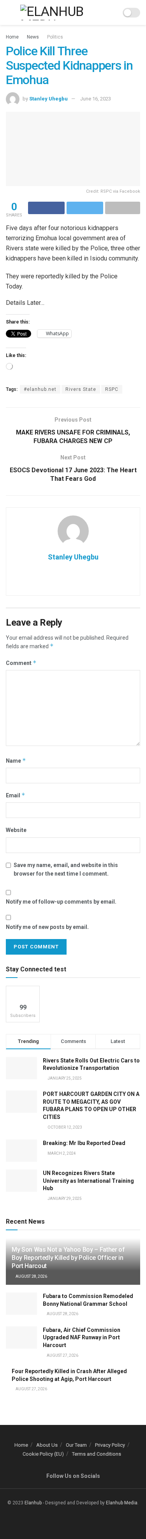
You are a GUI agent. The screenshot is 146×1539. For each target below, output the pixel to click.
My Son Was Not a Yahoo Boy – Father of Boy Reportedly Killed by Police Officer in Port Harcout (68, 1258)
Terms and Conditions (96, 1454)
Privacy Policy (110, 1445)
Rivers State (80, 389)
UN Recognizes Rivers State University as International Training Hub (88, 1180)
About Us (47, 1445)
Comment (21, 663)
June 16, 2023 (95, 99)
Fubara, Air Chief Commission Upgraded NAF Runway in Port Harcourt (81, 1337)
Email (15, 795)
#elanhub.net (40, 389)
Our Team (76, 1445)
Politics (55, 37)
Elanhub (33, 1503)
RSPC (111, 389)
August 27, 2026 (62, 1355)
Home (12, 37)
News (33, 37)
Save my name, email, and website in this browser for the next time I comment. (66, 869)
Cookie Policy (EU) (43, 1454)
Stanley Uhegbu (48, 99)
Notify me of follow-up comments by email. (61, 902)
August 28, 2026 (31, 1276)
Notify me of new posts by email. (47, 927)
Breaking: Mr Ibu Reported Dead (84, 1143)
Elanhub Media (121, 1503)
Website (16, 830)
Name (16, 760)
